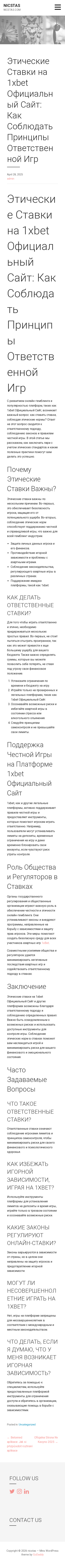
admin (10, 178)
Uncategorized (27, 1424)
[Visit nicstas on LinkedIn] (26, 1491)
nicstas (12, 5)
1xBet (45, 943)
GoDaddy (38, 1554)
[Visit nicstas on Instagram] (19, 1492)
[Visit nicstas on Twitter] (12, 1492)
